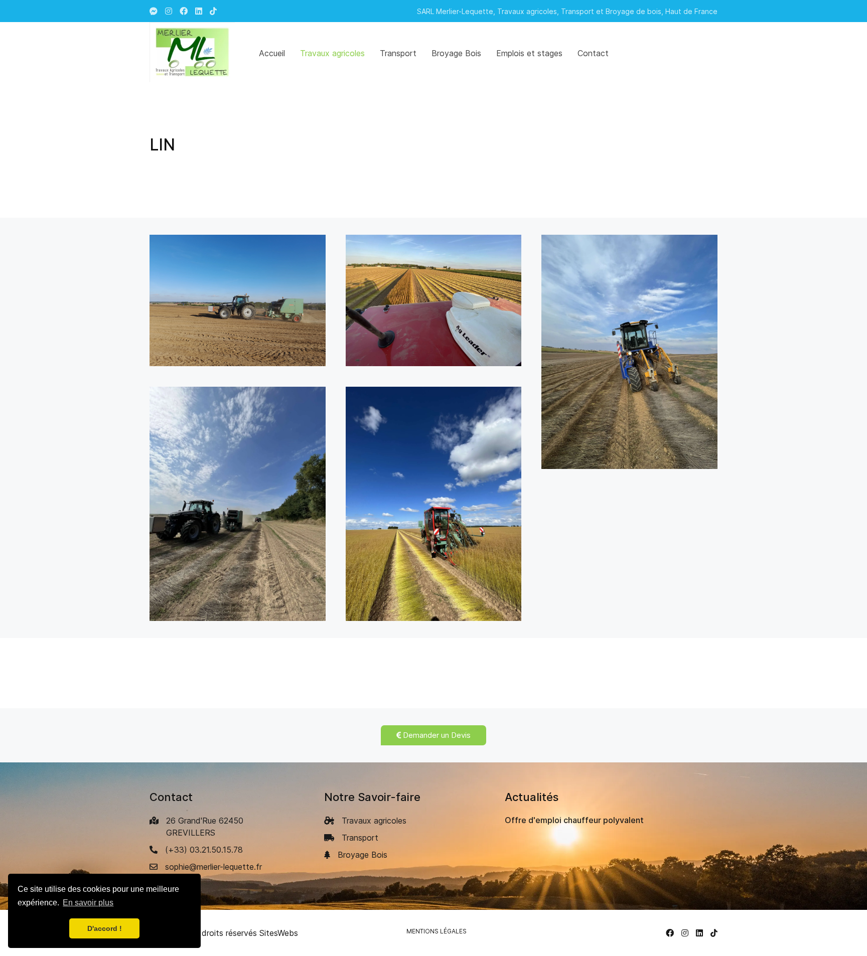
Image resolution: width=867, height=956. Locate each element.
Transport (360, 838)
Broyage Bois (362, 855)
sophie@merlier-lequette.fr (213, 867)
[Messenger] (154, 11)
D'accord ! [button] (104, 928)
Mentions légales (436, 931)
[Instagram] (168, 11)
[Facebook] (670, 933)
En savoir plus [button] (88, 902)
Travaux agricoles (374, 821)
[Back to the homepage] (192, 52)
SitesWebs (278, 933)
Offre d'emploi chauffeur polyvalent (574, 820)
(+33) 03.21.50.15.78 (204, 850)
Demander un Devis (436, 735)
